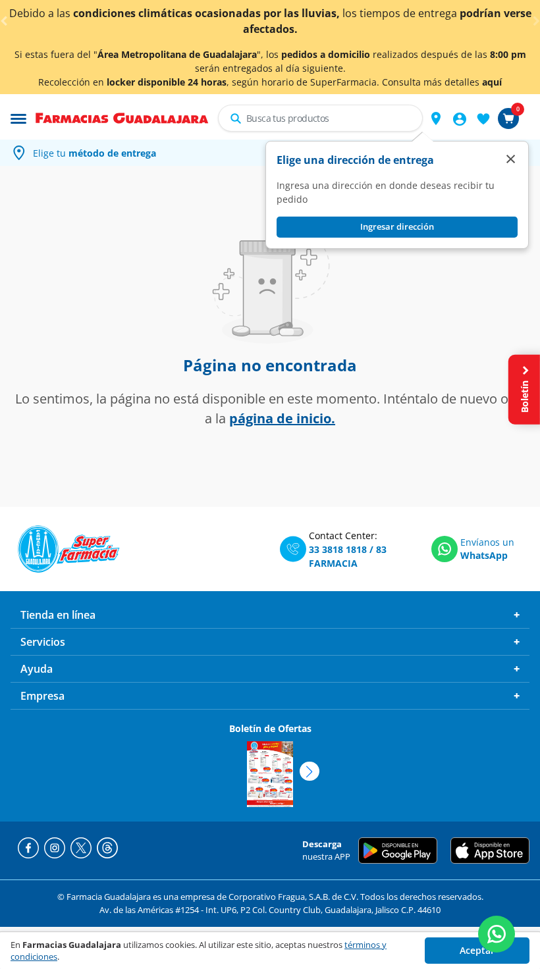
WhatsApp (484, 555)
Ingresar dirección (397, 226)
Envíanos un (487, 542)
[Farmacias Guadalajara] (122, 117)
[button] (436, 118)
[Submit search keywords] (236, 118)
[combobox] (320, 118)
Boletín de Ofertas (270, 728)
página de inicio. (282, 418)
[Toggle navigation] (18, 117)
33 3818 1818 (338, 549)
